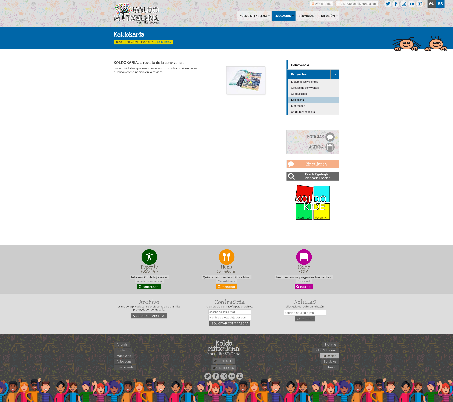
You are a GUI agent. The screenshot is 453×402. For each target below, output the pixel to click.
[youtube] (419, 3)
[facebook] (395, 3)
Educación (283, 16)
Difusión (328, 16)
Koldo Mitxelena (254, 16)
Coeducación (299, 93)
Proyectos (147, 42)
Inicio (119, 42)
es (440, 3)
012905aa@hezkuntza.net (358, 3)
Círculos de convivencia (305, 87)
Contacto (225, 361)
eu (432, 3)
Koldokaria (164, 42)
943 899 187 (323, 3)
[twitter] (387, 3)
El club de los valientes (304, 81)
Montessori (298, 105)
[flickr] (411, 3)
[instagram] (403, 3)
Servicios (307, 16)
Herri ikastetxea (223, 354)
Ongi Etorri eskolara (303, 111)
